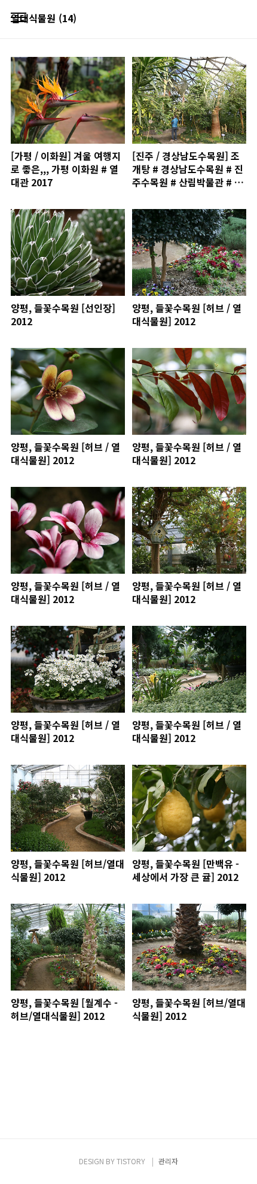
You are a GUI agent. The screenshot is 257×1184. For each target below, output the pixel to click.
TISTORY (131, 1161)
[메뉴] (18, 18)
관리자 (168, 1161)
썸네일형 (222, 19)
